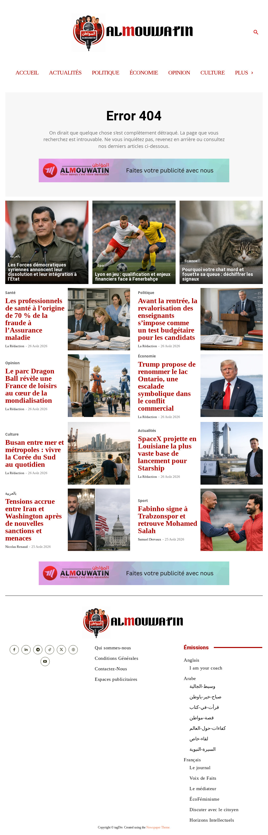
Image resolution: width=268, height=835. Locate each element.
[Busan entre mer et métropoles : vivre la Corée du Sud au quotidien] (99, 453)
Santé (10, 293)
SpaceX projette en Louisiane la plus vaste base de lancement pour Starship (167, 453)
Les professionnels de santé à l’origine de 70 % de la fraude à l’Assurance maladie (34, 319)
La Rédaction (14, 346)
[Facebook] (14, 649)
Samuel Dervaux (149, 539)
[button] (256, 32)
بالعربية (15, 256)
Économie (147, 356)
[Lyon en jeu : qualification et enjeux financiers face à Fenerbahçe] (134, 242)
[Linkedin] (26, 649)
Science (190, 261)
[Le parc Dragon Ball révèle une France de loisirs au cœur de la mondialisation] (99, 385)
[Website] (73, 649)
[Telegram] (37, 649)
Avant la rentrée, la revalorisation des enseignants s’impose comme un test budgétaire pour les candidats (167, 319)
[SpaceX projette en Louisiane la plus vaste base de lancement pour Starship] (231, 453)
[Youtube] (45, 661)
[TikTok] (49, 649)
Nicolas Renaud (16, 547)
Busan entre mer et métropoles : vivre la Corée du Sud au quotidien (34, 453)
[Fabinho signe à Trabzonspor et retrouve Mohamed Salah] (231, 520)
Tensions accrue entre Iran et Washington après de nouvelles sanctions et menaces (33, 519)
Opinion (12, 363)
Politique (146, 293)
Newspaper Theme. (158, 827)
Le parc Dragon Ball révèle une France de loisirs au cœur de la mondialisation (31, 385)
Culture (12, 434)
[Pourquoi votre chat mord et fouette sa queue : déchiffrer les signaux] (221, 242)
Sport (102, 265)
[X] (61, 649)
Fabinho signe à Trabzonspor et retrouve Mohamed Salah (167, 520)
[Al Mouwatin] (134, 32)
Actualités (147, 430)
